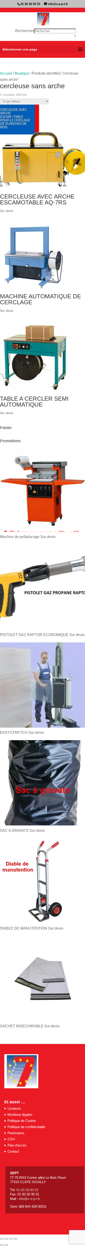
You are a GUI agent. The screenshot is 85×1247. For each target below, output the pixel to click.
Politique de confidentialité (26, 1127)
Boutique (22, 73)
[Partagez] (11, 1238)
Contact (13, 1151)
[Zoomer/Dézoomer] (2, 1238)
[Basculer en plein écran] (6, 1238)
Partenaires (15, 1133)
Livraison (14, 1108)
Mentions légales (19, 1114)
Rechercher (24, 31)
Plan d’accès (17, 1145)
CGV (11, 1139)
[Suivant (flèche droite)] (6, 1245)
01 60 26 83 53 (30, 4)
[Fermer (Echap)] (15, 1238)
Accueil (6, 73)
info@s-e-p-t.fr (29, 1199)
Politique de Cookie (21, 1121)
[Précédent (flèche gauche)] (2, 1245)
